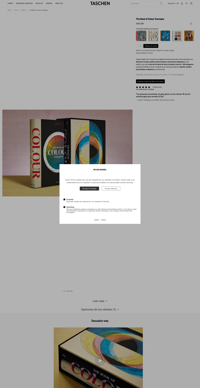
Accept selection (111, 188)
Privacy (103, 219)
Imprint (96, 219)
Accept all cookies (89, 188)
